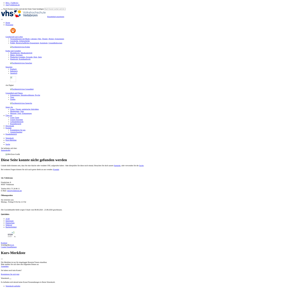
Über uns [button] (9, 115)
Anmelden (5, 266)
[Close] (10, 278)
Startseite (4, 150)
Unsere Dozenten (16, 120)
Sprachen (9, 67)
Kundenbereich (11, 134)
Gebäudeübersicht (16, 122)
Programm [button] (9, 25)
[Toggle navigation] (2, 19)
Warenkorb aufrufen (13, 286)
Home (8, 23)
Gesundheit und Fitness (14, 93)
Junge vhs (9, 107)
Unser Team (14, 118)
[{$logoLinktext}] (24, 17)
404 (9, 150)
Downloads (10, 126)
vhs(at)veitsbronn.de (14, 191)
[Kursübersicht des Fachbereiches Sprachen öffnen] (21, 63)
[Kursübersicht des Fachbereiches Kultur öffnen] (20, 47)
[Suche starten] (2, 9)
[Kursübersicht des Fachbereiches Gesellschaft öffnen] (13, 33)
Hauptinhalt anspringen (55, 17)
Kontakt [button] (8, 128)
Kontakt (56, 169)
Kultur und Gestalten (13, 51)
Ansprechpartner (16, 132)
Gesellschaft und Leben (14, 37)
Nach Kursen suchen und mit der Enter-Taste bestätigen (23, 9)
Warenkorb (10, 138)
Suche (8, 144)
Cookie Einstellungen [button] (9, 247)
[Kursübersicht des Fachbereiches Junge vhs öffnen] (21, 103)
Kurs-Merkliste (11, 140)
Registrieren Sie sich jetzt (10, 274)
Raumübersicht (15, 124)
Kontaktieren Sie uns (17, 130)
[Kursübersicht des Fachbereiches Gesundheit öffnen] (22, 89)
